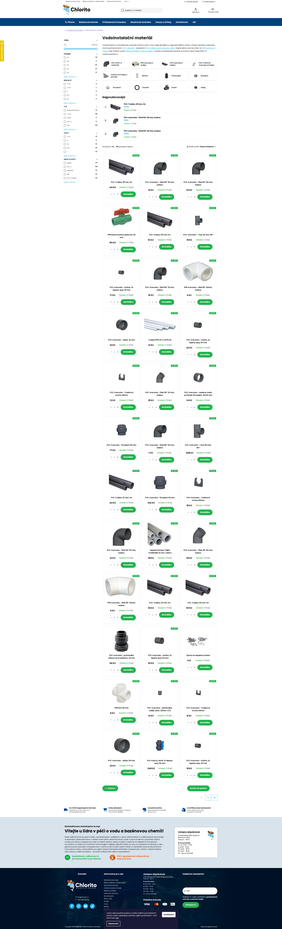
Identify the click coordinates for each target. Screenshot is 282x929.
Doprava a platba (110, 891)
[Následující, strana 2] (208, 798)
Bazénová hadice (82, 110)
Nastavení (113, 923)
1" (82, 91)
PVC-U (82, 167)
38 (82, 61)
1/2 (82, 144)
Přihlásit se (190, 905)
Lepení (82, 163)
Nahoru (111, 788)
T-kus (82, 114)
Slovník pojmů (109, 896)
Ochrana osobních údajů (112, 888)
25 (82, 65)
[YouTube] (85, 906)
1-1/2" (82, 84)
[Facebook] (71, 906)
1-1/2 (82, 136)
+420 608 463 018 (192, 1)
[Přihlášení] (201, 10)
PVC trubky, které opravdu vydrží (160, 48)
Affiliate (106, 907)
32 (82, 57)
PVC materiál (129, 48)
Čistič (82, 118)
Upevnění (82, 170)
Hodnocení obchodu (111, 893)
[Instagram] (78, 906)
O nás (106, 904)
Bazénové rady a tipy (73, 1)
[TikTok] (92, 906)
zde (117, 918)
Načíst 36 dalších (198, 788)
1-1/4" (82, 88)
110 (82, 72)
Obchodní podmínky (114, 1)
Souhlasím (169, 914)
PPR (82, 174)
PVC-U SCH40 (82, 178)
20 (82, 69)
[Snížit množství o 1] (111, 194)
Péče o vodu (108, 899)
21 (214, 797)
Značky (106, 901)
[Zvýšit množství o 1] (117, 194)
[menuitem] (69, 22)
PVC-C (82, 121)
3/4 (82, 148)
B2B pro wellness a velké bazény (93, 1)
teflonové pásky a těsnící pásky (139, 51)
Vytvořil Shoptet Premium (209, 927)
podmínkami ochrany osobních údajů (199, 898)
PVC (82, 125)
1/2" (82, 95)
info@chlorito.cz (209, 1)
